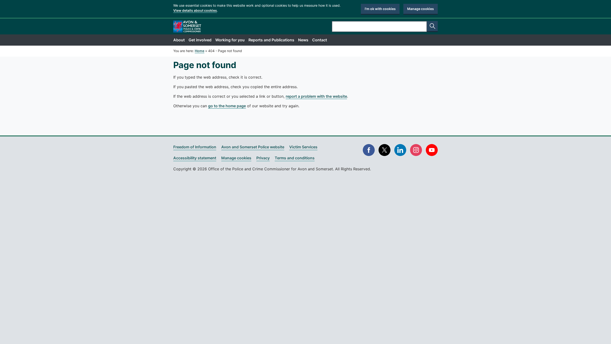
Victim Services (303, 147)
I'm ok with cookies (380, 9)
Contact (319, 40)
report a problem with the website (316, 96)
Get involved (200, 40)
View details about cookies (195, 10)
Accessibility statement (194, 158)
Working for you (230, 40)
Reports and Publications (271, 40)
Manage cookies (420, 9)
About (179, 40)
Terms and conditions (295, 158)
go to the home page (227, 105)
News (303, 40)
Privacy (263, 158)
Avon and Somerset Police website (252, 147)
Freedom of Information (194, 147)
